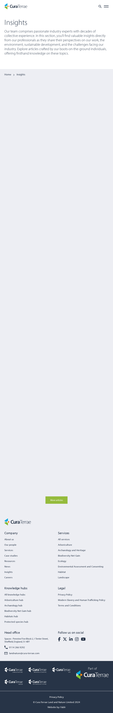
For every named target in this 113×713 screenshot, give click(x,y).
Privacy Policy (65, 594)
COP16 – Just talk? (91, 447)
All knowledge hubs (14, 594)
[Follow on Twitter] (65, 639)
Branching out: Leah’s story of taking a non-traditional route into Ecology (53, 288)
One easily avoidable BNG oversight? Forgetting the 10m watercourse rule (18, 288)
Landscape (9, 441)
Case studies (11, 555)
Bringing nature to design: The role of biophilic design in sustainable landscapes (18, 455)
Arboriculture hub (13, 599)
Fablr (63, 707)
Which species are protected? (54, 366)
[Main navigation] (106, 6)
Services (8, 550)
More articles (56, 500)
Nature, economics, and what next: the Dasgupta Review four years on (18, 370)
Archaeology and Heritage (72, 550)
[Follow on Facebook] (59, 639)
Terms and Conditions (69, 605)
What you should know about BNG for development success (56, 212)
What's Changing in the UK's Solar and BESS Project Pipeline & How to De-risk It (18, 129)
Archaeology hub (13, 605)
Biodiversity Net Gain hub (17, 610)
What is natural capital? (15, 208)
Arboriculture (65, 544)
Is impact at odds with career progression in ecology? (91, 127)
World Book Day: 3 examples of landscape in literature (91, 370)
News (7, 566)
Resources (9, 561)
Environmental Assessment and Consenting (80, 566)
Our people (10, 544)
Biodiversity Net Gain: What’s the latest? (53, 131)
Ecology (62, 561)
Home (7, 74)
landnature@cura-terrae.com (24, 653)
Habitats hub (11, 616)
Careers (8, 577)
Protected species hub (16, 621)
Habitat (62, 571)
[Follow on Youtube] (83, 639)
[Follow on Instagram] (77, 639)
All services (64, 539)
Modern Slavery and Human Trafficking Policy (81, 599)
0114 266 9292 (17, 647)
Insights (8, 571)
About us (9, 539)
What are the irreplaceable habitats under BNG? (89, 212)
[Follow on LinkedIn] (71, 639)
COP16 (44, 441)
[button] (100, 6)
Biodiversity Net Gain (50, 121)
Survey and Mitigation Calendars (86, 284)
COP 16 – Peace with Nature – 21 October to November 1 (56, 451)
